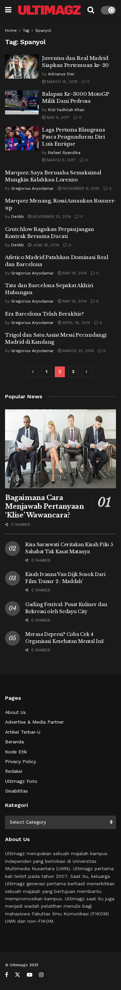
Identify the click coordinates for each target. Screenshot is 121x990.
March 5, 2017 (60, 160)
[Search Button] (90, 10)
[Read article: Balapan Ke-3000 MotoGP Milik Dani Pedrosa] (22, 102)
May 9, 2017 (57, 117)
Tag (26, 30)
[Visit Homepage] (49, 10)
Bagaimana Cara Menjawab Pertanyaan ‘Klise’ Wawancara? (44, 506)
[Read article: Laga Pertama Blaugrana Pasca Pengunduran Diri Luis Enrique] (22, 138)
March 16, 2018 (61, 81)
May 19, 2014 (74, 273)
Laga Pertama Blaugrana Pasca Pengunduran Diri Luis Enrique (73, 137)
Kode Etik (16, 751)
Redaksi (13, 771)
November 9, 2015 (80, 188)
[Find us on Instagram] (41, 975)
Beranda (14, 741)
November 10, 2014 (51, 216)
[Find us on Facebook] (6, 975)
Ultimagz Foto (21, 781)
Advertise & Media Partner (34, 722)
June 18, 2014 (45, 245)
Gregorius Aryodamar (32, 188)
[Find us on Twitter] (17, 975)
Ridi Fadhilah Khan (66, 109)
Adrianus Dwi (61, 74)
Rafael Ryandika (64, 152)
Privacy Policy (20, 761)
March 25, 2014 (77, 350)
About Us (15, 712)
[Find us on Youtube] (29, 975)
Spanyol (43, 30)
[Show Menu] (8, 10)
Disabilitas (16, 791)
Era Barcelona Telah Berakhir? (44, 314)
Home (11, 30)
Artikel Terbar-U (22, 732)
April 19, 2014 (75, 322)
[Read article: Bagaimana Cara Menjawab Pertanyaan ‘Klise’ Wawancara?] (60, 448)
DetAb (17, 216)
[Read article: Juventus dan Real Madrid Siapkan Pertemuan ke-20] (22, 67)
